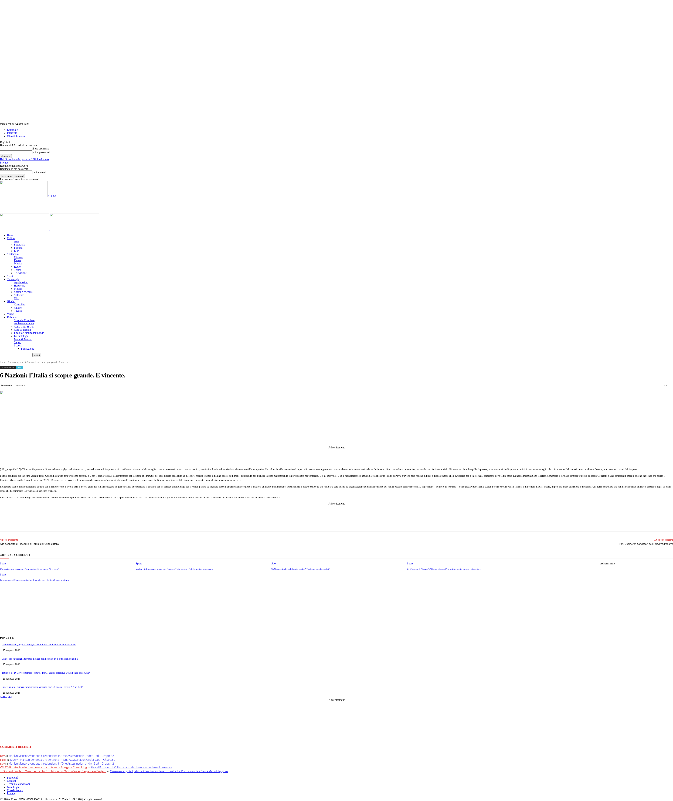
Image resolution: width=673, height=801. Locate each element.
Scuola (18, 345)
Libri (16, 250)
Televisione (20, 272)
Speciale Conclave (24, 320)
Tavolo (18, 310)
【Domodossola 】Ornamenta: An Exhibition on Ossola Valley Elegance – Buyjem (53, 771)
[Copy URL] (396, 437)
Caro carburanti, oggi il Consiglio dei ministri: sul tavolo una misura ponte (39, 644)
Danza (17, 260)
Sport (10, 276)
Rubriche (12, 317)
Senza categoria (15, 362)
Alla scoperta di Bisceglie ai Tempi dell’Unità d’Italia (29, 544)
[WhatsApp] (357, 437)
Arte (16, 241)
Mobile (18, 288)
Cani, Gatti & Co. (24, 326)
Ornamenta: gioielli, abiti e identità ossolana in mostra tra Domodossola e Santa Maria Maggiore (169, 771)
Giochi (11, 301)
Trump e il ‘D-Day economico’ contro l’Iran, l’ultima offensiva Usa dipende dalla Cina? (46, 673)
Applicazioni (21, 282)
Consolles (19, 304)
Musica (18, 263)
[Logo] (25, 229)
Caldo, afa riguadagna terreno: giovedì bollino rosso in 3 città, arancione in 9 (40, 658)
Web (16, 298)
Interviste (12, 132)
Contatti (11, 780)
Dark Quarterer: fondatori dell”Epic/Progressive (646, 544)
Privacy (4, 162)
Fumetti (18, 247)
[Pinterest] (344, 437)
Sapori (17, 342)
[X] (306, 437)
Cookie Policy (15, 790)
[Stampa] (383, 437)
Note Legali (13, 787)
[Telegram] (331, 437)
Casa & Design (22, 329)
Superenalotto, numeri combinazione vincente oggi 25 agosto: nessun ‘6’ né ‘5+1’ (42, 687)
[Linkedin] (319, 437)
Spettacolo (13, 254)
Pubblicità (12, 777)
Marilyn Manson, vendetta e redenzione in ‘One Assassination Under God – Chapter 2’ (61, 756)
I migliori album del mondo (29, 332)
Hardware (19, 285)
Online (18, 307)
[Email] (370, 437)
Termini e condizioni (18, 783)
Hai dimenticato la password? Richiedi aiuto (24, 159)
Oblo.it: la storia (16, 136)
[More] (409, 437)
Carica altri (6, 696)
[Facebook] (293, 437)
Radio (17, 266)
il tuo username (40, 148)
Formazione (27, 348)
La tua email (39, 172)
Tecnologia (13, 279)
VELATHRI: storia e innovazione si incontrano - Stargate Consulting (43, 767)
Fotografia (19, 244)
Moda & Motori (23, 339)
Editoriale (12, 129)
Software (19, 295)
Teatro (17, 269)
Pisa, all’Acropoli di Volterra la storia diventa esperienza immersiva (131, 767)
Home (10, 235)
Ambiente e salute (24, 323)
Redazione (7, 385)
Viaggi (10, 313)
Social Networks (23, 291)
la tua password (41, 152)
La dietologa (21, 336)
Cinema (18, 257)
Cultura (11, 238)
